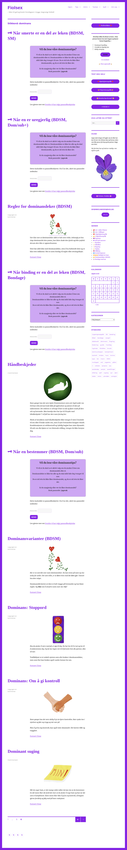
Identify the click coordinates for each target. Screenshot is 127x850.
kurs (107, 355)
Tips (76, 7)
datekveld (95, 341)
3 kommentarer (13, 760)
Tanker (95, 7)
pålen (114, 362)
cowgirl (107, 338)
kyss (93, 359)
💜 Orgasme (97, 238)
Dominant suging (23, 751)
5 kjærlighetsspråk (98, 334)
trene (99, 376)
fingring (111, 341)
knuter (109, 348)
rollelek (97, 366)
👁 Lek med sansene (99, 240)
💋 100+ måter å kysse (100, 230)
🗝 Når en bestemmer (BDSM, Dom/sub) (45, 451)
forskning (95, 345)
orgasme (108, 362)
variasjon (114, 376)
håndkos (102, 348)
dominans (104, 341)
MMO (108, 359)
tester (94, 376)
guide (102, 345)
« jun (97, 305)
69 (107, 334)
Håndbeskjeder (22, 364)
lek (98, 359)
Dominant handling (101, 45)
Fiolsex (15, 7)
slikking (94, 373)
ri (92, 366)
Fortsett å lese (35, 257)
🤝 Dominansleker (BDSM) (101, 257)
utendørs (106, 376)
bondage (100, 338)
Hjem (70, 7)
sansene (104, 366)
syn (111, 373)
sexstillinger (111, 369)
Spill (104, 7)
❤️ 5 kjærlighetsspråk (100, 234)
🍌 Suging (96, 249)
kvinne (112, 355)
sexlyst (103, 369)
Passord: (34, 92)
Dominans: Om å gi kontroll (34, 680)
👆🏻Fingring (96, 247)
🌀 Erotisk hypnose (99, 253)
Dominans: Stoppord (27, 607)
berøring (112, 334)
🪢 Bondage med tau (99, 259)
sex (110, 366)
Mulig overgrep (99, 49)
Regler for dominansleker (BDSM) (40, 206)
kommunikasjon (97, 352)
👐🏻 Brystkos (97, 242)
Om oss (114, 7)
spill (100, 373)
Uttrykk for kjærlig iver (102, 47)
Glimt (85, 7)
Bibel (94, 338)
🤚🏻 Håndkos (97, 245)
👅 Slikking (96, 251)
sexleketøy (95, 369)
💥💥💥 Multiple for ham (101, 255)
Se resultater (105, 60)
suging (106, 373)
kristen (101, 355)
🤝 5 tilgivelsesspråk (99, 236)
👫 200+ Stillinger (98, 232)
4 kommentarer (13, 373)
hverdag (109, 345)
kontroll (94, 355)
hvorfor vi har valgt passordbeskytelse (60, 104)
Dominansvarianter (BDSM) (34, 538)
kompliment (109, 352)
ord (102, 362)
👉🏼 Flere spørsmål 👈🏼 (105, 64)
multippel (95, 362)
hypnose (95, 348)
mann (103, 359)
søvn (116, 373)
